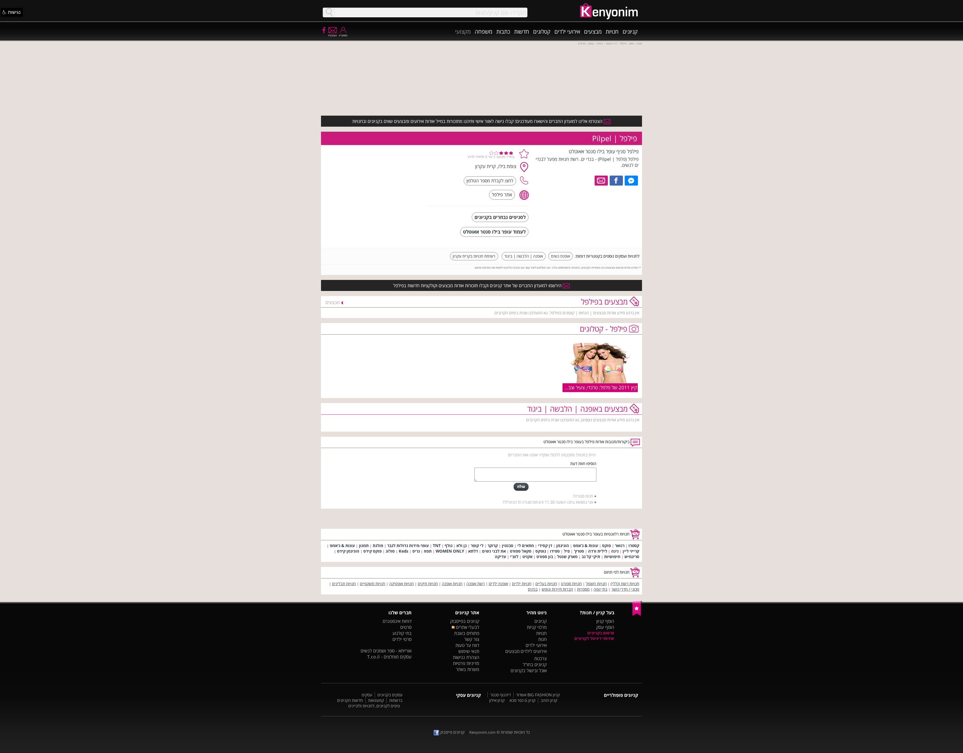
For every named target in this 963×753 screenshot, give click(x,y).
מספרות (583, 589)
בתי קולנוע (402, 633)
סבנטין (507, 545)
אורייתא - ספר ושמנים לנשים (386, 651)
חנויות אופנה (452, 583)
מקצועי (463, 31)
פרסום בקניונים (600, 633)
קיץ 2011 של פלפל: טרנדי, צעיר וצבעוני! (598, 387)
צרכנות (540, 658)
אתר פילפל (502, 194)
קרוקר (493, 545)
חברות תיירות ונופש (557, 589)
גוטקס (540, 551)
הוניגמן (562, 545)
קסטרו (633, 545)
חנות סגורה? (583, 496)
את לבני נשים (494, 551)
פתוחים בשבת (466, 633)
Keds (403, 551)
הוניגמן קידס (348, 551)
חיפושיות (612, 556)
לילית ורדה (597, 551)
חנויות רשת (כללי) (625, 583)
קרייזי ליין (631, 551)
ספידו (555, 551)
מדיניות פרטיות (466, 663)
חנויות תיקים (428, 583)
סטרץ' (579, 551)
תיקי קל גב (591, 556)
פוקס (606, 545)
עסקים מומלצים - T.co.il (389, 657)
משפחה (483, 31)
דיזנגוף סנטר (500, 695)
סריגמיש (631, 556)
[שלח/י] (521, 487)
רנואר (619, 545)
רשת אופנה (475, 583)
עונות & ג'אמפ (585, 545)
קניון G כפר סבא (522, 700)
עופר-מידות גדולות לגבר (408, 545)
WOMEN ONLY (450, 551)
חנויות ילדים (521, 583)
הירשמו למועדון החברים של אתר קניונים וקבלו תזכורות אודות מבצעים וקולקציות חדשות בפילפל (478, 285)
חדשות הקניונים (350, 700)
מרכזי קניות (537, 627)
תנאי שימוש (468, 651)
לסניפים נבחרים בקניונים (500, 217)
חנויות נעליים (546, 583)
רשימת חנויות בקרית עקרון (474, 256)
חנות (542, 639)
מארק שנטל (567, 556)
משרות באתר (467, 669)
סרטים (406, 627)
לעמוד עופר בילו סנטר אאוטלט (494, 231)
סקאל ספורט (520, 551)
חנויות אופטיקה (401, 583)
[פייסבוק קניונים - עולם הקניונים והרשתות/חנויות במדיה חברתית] (323, 30)
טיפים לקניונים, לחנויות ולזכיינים (374, 706)
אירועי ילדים (567, 31)
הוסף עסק (605, 627)
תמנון (364, 545)
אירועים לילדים (534, 651)
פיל (567, 551)
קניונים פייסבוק (451, 732)
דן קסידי (545, 545)
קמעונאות (376, 700)
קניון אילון (497, 700)
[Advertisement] (387, 179)
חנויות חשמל (596, 583)
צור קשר (471, 639)
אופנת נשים (560, 256)
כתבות (503, 31)
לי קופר (477, 545)
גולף (448, 545)
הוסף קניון (605, 621)
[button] (11, 12)
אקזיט (527, 556)
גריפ (416, 551)
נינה (615, 551)
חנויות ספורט (571, 583)
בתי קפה (600, 589)
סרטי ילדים (402, 639)
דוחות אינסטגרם (397, 621)
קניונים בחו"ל (535, 664)
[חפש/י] (329, 12)
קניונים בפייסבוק (464, 621)
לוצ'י (514, 556)
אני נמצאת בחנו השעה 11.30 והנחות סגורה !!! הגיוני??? (548, 502)
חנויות (612, 31)
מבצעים (593, 31)
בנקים (533, 589)
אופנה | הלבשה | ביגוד (523, 256)
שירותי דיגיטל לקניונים (594, 638)
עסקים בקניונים (390, 695)
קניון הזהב (549, 700)
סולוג (390, 551)
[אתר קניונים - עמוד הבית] (637, 615)
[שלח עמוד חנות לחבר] (601, 180)
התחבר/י (343, 35)
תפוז (428, 551)
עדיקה (500, 556)
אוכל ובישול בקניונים (529, 670)
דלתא (473, 551)
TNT (437, 545)
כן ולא (461, 545)
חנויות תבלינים (344, 583)
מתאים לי (525, 545)
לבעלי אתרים (467, 627)
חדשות (521, 31)
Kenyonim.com (482, 732)
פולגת (378, 545)
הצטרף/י (332, 35)
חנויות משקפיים (372, 583)
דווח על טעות (467, 645)
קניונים (630, 31)
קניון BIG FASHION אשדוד (538, 695)
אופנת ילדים (498, 583)
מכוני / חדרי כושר (625, 589)
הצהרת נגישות (466, 657)
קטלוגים (541, 31)
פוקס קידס (372, 551)
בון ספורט (544, 556)
